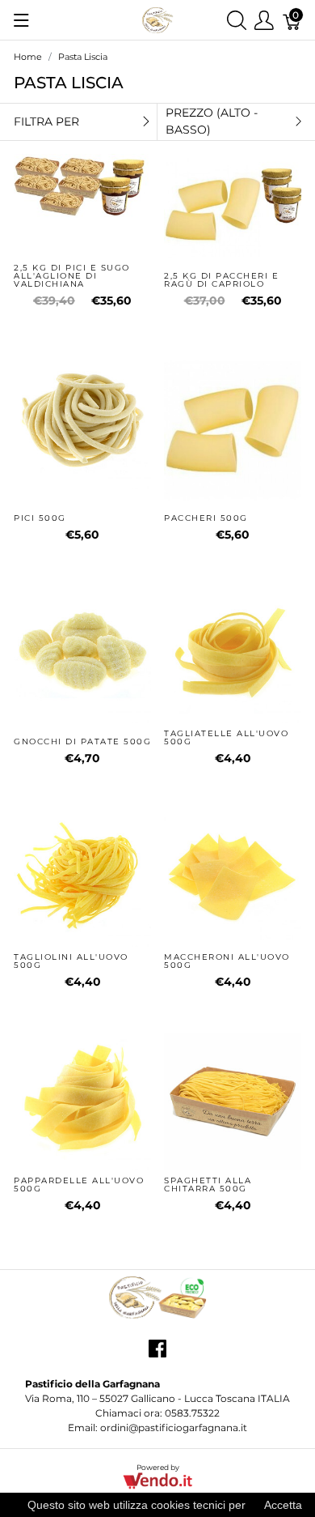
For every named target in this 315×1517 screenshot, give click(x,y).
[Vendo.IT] (157, 1480)
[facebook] (157, 1354)
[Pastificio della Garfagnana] (157, 19)
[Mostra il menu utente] (264, 20)
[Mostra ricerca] (236, 20)
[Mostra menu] (21, 20)
